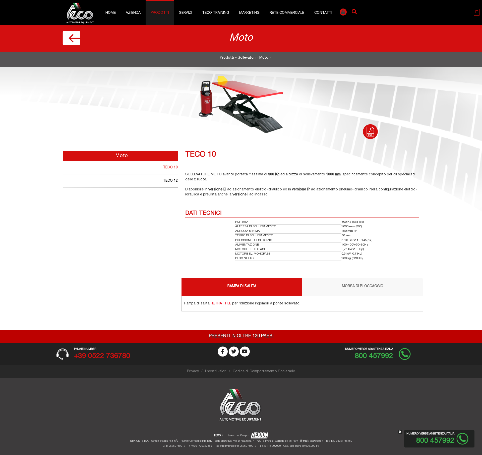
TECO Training (215, 13)
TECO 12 (170, 181)
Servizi (185, 13)
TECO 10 (170, 167)
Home (110, 13)
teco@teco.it (316, 441)
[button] (476, 12)
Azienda (133, 13)
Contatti (323, 13)
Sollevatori (247, 58)
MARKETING (249, 13)
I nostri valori (215, 371)
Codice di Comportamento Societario (264, 371)
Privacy (193, 371)
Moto (263, 58)
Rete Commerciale (287, 13)
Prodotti (160, 13)
